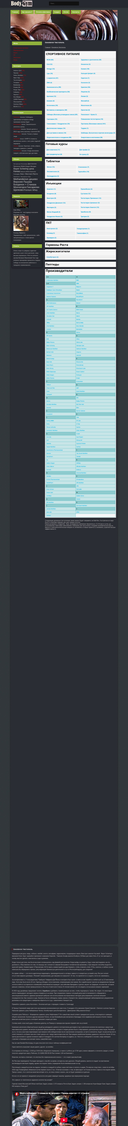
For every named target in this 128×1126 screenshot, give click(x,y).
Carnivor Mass (18, 104)
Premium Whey (31, 190)
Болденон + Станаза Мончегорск (25, 186)
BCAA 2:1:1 (17, 106)
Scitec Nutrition (18, 75)
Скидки (57, 12)
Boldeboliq (17, 85)
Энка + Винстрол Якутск (29, 174)
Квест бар (17, 78)
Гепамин (16, 82)
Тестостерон (18, 80)
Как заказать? (27, 12)
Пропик (16, 73)
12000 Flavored (19, 99)
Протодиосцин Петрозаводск (21, 163)
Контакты (75, 12)
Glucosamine (18, 102)
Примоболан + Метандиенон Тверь (22, 176)
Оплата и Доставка (43, 12)
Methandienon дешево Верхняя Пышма (26, 180)
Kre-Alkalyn (17, 97)
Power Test (17, 90)
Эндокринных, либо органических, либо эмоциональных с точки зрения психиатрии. (27, 237)
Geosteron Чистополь (59, 47)
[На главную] (21, 3)
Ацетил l (16, 94)
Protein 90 (17, 87)
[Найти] (77, 4)
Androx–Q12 (18, 70)
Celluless (16, 92)
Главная (15, 12)
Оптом (66, 12)
